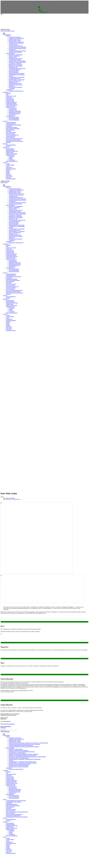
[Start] (4, 33)
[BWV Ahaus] (7, 30)
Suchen (2, 730)
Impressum (3, 727)
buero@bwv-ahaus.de (9, 723)
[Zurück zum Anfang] (2, 14)
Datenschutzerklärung (6, 726)
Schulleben (12, 498)
